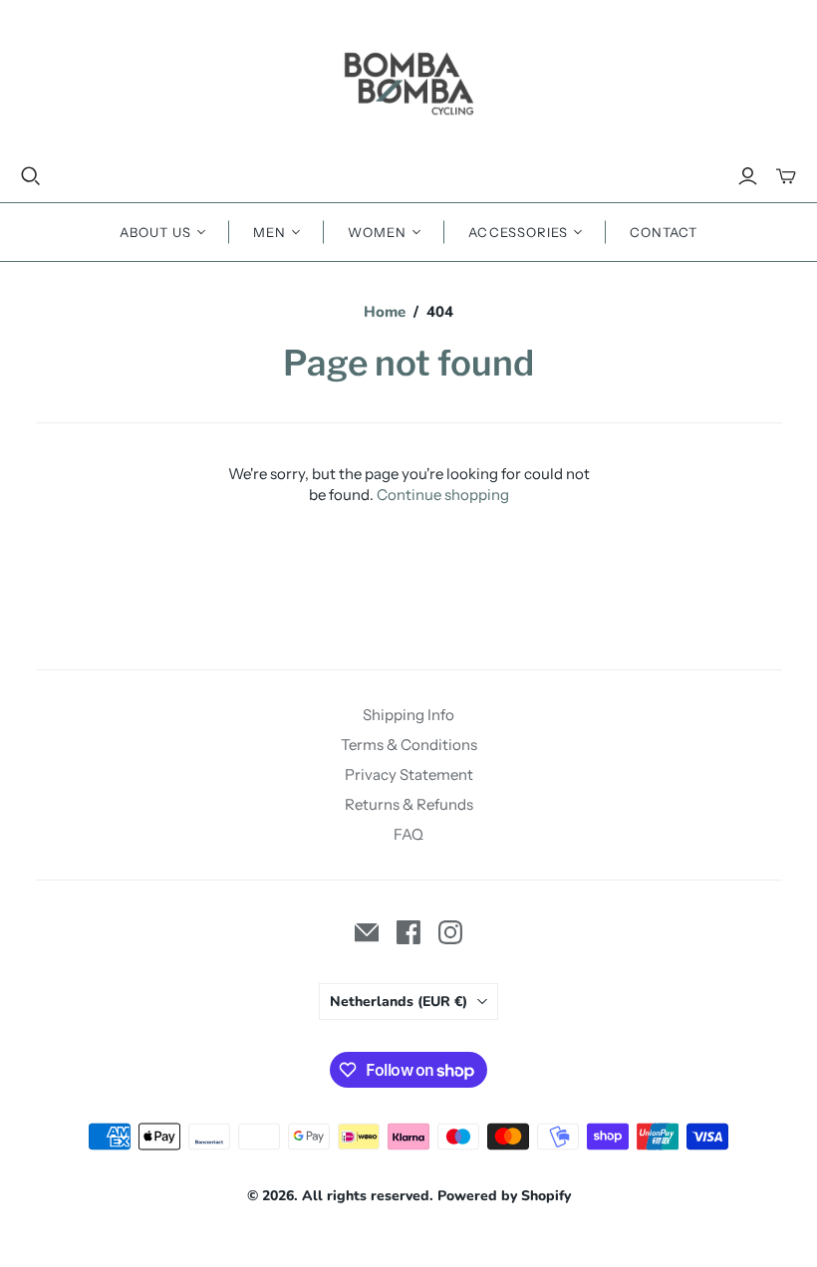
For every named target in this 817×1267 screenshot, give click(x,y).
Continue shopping (443, 494)
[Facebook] (408, 932)
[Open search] (31, 176)
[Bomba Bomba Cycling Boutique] (408, 83)
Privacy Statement (409, 774)
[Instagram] (450, 932)
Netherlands (398, 1001)
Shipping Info (408, 714)
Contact (663, 232)
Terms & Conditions (409, 744)
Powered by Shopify (504, 1195)
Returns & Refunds (409, 804)
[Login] (747, 176)
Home (385, 312)
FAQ (408, 834)
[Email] (367, 932)
